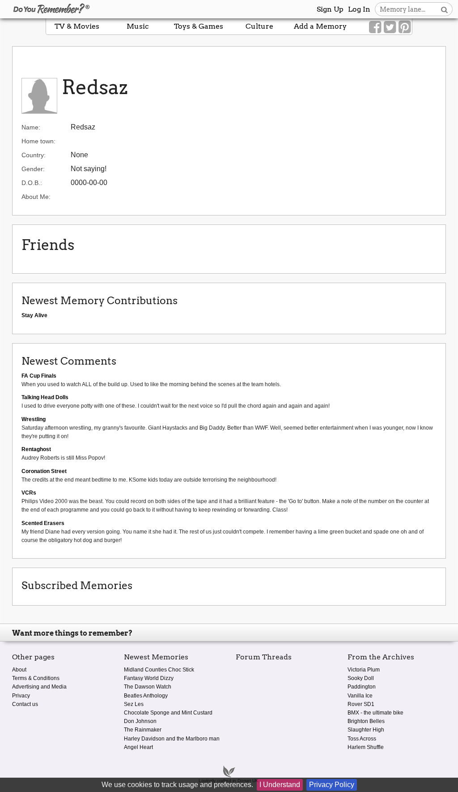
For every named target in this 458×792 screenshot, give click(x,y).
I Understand (279, 784)
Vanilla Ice (360, 696)
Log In (359, 9)
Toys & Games (198, 26)
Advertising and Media (39, 687)
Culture (259, 26)
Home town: (38, 141)
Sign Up (330, 9)
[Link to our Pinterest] (405, 27)
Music (138, 26)
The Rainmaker (142, 730)
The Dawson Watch (147, 687)
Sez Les (134, 704)
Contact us (25, 704)
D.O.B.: (31, 182)
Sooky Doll (361, 678)
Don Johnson (140, 721)
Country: (33, 155)
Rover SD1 (361, 704)
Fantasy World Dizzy (149, 678)
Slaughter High (366, 730)
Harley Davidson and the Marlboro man (172, 739)
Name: (30, 127)
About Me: (36, 196)
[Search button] (444, 9)
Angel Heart (138, 747)
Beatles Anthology (146, 696)
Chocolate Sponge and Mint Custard (168, 713)
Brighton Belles (366, 721)
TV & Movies (77, 26)
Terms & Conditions (35, 678)
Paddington (362, 687)
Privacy (21, 696)
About (19, 670)
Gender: (33, 168)
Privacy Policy (331, 784)
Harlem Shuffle (366, 747)
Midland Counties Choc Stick (159, 670)
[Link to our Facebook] (375, 27)
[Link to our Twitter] (390, 27)
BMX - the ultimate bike (375, 713)
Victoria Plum (364, 670)
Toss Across (362, 739)
